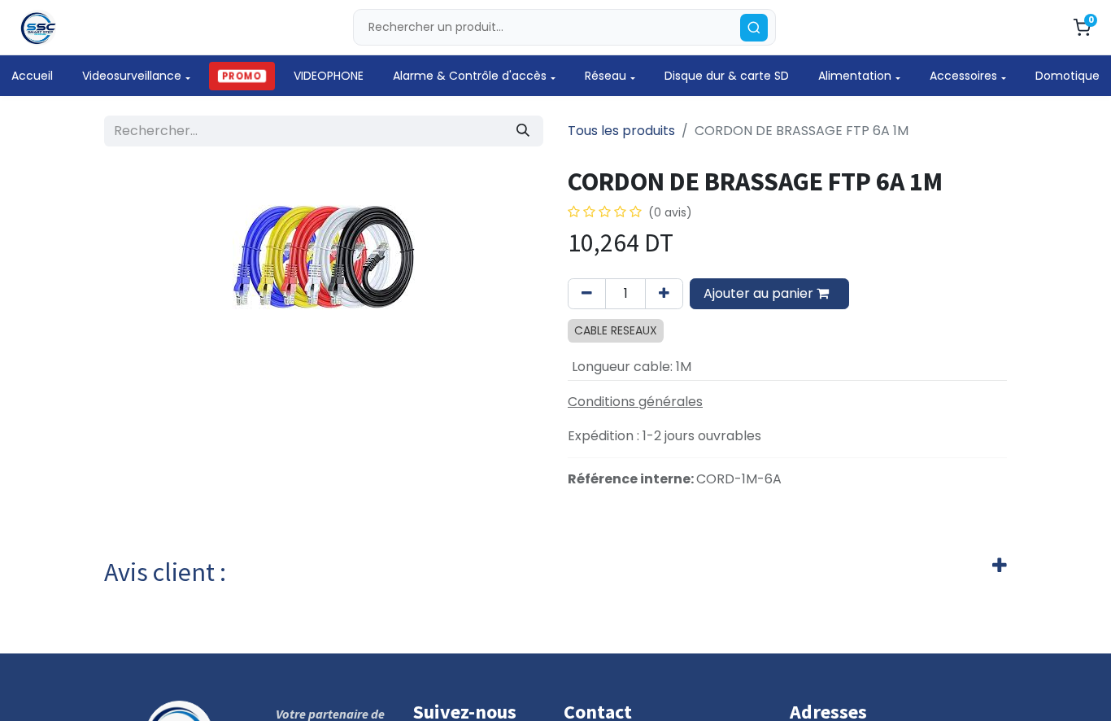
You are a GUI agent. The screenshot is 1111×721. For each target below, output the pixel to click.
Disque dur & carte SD (726, 76)
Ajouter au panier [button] (760, 293)
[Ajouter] (664, 293)
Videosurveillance (131, 76)
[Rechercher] (523, 131)
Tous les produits (621, 130)
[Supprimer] (587, 293)
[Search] (754, 28)
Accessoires (963, 76)
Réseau (605, 76)
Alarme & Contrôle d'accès (470, 76)
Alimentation (854, 76)
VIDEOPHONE (329, 76)
